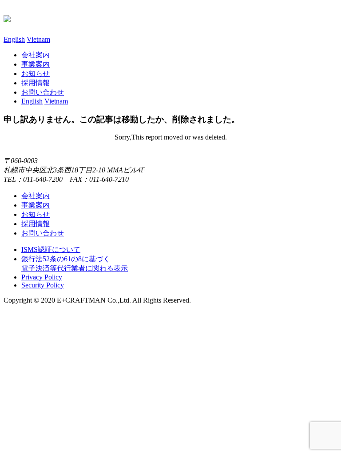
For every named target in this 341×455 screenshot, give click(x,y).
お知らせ (35, 73)
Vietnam (38, 39)
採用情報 (35, 83)
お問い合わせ (42, 233)
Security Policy (42, 285)
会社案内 (35, 55)
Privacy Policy (41, 277)
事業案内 (35, 64)
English (14, 39)
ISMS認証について (50, 249)
